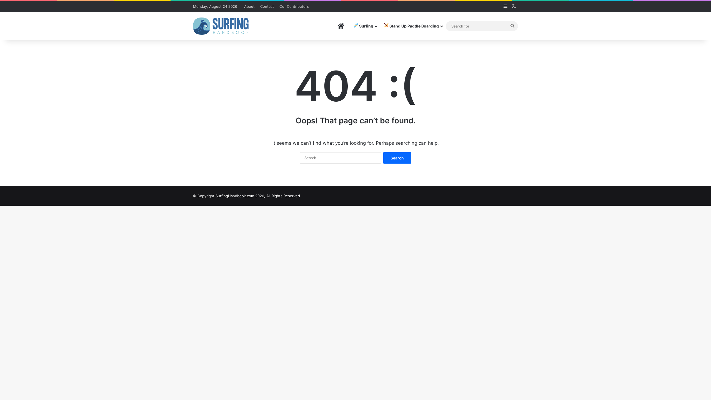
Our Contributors (294, 6)
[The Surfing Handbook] (221, 26)
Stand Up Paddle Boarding (414, 26)
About (249, 6)
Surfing (365, 26)
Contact (267, 6)
